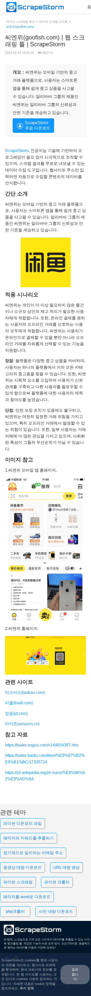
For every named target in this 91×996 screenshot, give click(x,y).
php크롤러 (15, 911)
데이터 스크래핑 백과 (20, 22)
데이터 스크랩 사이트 (53, 22)
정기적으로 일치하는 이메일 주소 (33, 853)
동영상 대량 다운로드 (22, 867)
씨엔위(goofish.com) (20, 27)
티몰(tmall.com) (19, 703)
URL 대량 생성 (66, 867)
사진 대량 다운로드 (56, 911)
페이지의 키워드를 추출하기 (28, 838)
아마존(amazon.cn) (22, 724)
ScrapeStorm (17, 150)
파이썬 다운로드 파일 (22, 823)
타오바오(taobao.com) (25, 692)
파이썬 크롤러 (57, 882)
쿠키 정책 (27, 988)
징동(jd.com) (16, 713)
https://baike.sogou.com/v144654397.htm (41, 745)
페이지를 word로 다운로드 (27, 897)
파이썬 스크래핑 (18, 882)
